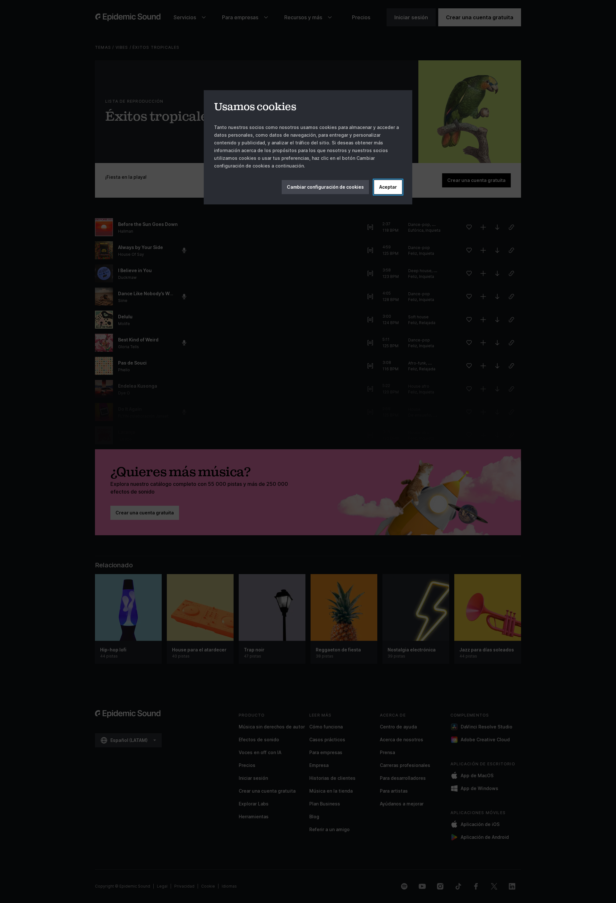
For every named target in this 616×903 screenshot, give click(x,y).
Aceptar (388, 187)
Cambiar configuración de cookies (325, 187)
